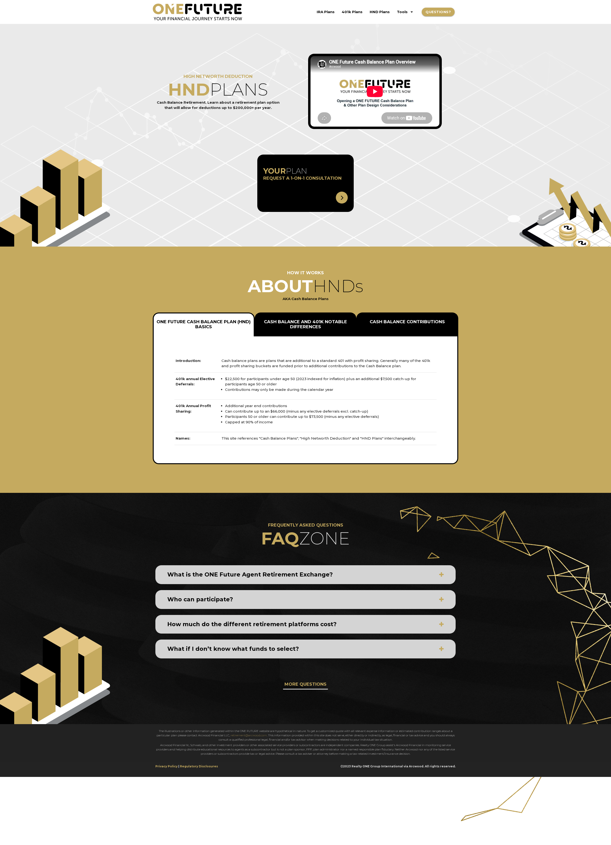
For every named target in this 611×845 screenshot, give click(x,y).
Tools (406, 12)
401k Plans (352, 12)
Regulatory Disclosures (199, 766)
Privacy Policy (166, 766)
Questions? (438, 12)
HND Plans (380, 12)
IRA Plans (326, 12)
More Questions (305, 684)
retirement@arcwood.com (249, 735)
